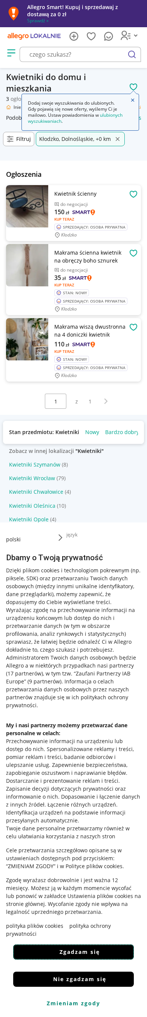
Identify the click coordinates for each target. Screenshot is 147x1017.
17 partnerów (24, 673)
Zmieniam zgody (73, 1003)
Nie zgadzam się (79, 979)
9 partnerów (44, 681)
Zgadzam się (80, 951)
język (72, 535)
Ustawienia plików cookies (100, 896)
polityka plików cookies (34, 925)
